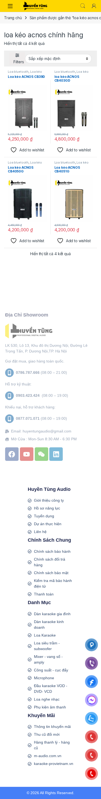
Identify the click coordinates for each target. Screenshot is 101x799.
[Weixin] (41, 454)
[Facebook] (12, 454)
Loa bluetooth (18, 72)
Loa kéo (36, 72)
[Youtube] (26, 454)
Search (83, 6)
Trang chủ (13, 17)
